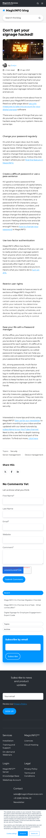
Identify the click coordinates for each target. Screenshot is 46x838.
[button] (38, 3)
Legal (27, 763)
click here (33, 438)
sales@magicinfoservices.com (28, 794)
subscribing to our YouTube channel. (21, 429)
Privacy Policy (20, 704)
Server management (12, 455)
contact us (26, 394)
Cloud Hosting (31, 745)
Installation (8, 741)
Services (7, 735)
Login (6, 763)
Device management (34, 455)
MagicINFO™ (32, 735)
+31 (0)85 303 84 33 (22, 798)
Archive (7, 629)
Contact (18, 788)
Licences (28, 741)
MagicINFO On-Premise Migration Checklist (22, 600)
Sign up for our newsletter (27, 420)
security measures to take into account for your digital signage (21, 106)
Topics (6, 624)
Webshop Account (12, 780)
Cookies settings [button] (12, 833)
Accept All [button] (23, 833)
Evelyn (13, 65)
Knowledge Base (11, 776)
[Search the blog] (39, 18)
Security (13, 451)
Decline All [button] (34, 833)
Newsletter (19, 802)
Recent (7, 593)
